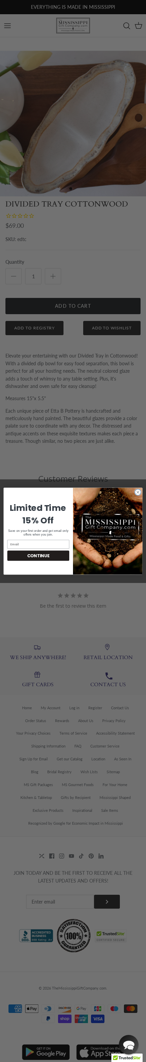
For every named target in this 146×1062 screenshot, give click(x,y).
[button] (129, 1045)
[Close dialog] (138, 492)
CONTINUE (38, 555)
